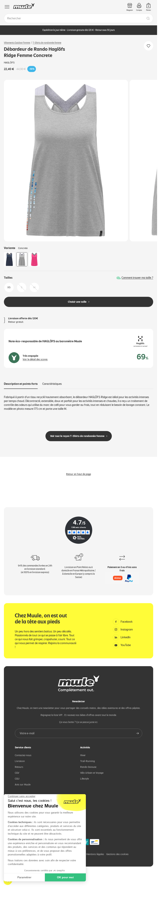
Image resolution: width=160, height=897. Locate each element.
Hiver (83, 755)
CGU (17, 778)
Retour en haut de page (78, 474)
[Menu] (7, 7)
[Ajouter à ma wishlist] (148, 46)
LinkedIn (126, 637)
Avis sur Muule (22, 784)
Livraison (20, 761)
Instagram (127, 629)
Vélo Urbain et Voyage (91, 772)
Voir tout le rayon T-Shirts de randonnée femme (77, 436)
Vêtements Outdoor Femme (17, 42)
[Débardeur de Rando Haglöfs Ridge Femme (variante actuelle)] (21, 259)
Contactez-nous (23, 755)
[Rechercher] (148, 18)
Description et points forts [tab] (21, 384)
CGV (17, 772)
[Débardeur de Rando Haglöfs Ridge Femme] (9, 259)
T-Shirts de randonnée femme (47, 42)
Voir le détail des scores (35, 359)
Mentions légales (95, 854)
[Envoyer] (137, 733)
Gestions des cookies (117, 854)
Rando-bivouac (88, 767)
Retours (19, 767)
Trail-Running (87, 761)
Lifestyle (84, 778)
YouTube (126, 645)
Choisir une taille (77, 301)
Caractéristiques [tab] (52, 384)
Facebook (127, 622)
